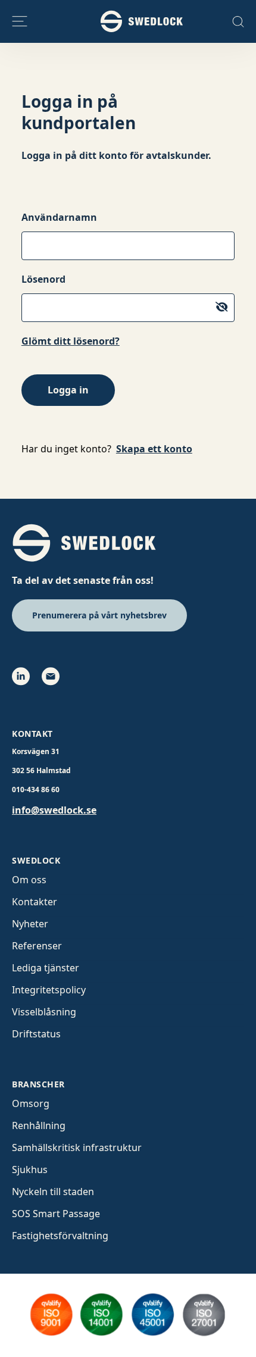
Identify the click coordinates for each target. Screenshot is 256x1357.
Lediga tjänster (45, 967)
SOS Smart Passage (56, 1213)
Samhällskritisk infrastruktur (77, 1147)
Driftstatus (36, 1033)
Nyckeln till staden (53, 1191)
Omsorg (30, 1103)
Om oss (29, 879)
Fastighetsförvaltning (60, 1235)
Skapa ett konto (154, 448)
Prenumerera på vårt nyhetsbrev (99, 615)
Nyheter (30, 923)
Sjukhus (30, 1169)
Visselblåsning (44, 1011)
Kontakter (34, 901)
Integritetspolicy (49, 989)
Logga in (68, 389)
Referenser (37, 945)
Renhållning (38, 1125)
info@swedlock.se (54, 810)
